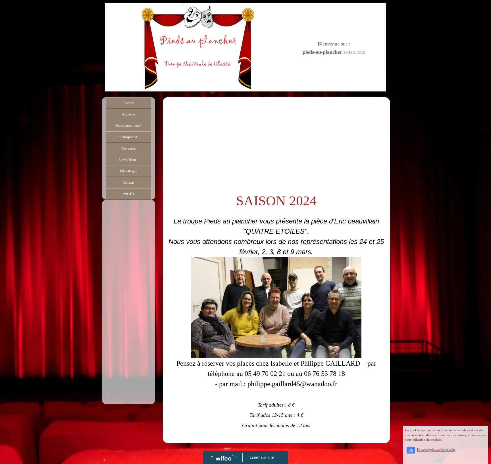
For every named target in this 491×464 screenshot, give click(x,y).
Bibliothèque (128, 171)
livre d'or (128, 194)
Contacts (128, 183)
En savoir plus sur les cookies (436, 449)
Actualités (128, 114)
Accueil (128, 103)
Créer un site (261, 457)
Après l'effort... (128, 160)
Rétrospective (128, 137)
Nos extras (128, 148)
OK (411, 449)
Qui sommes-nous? (128, 126)
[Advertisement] (128, 316)
